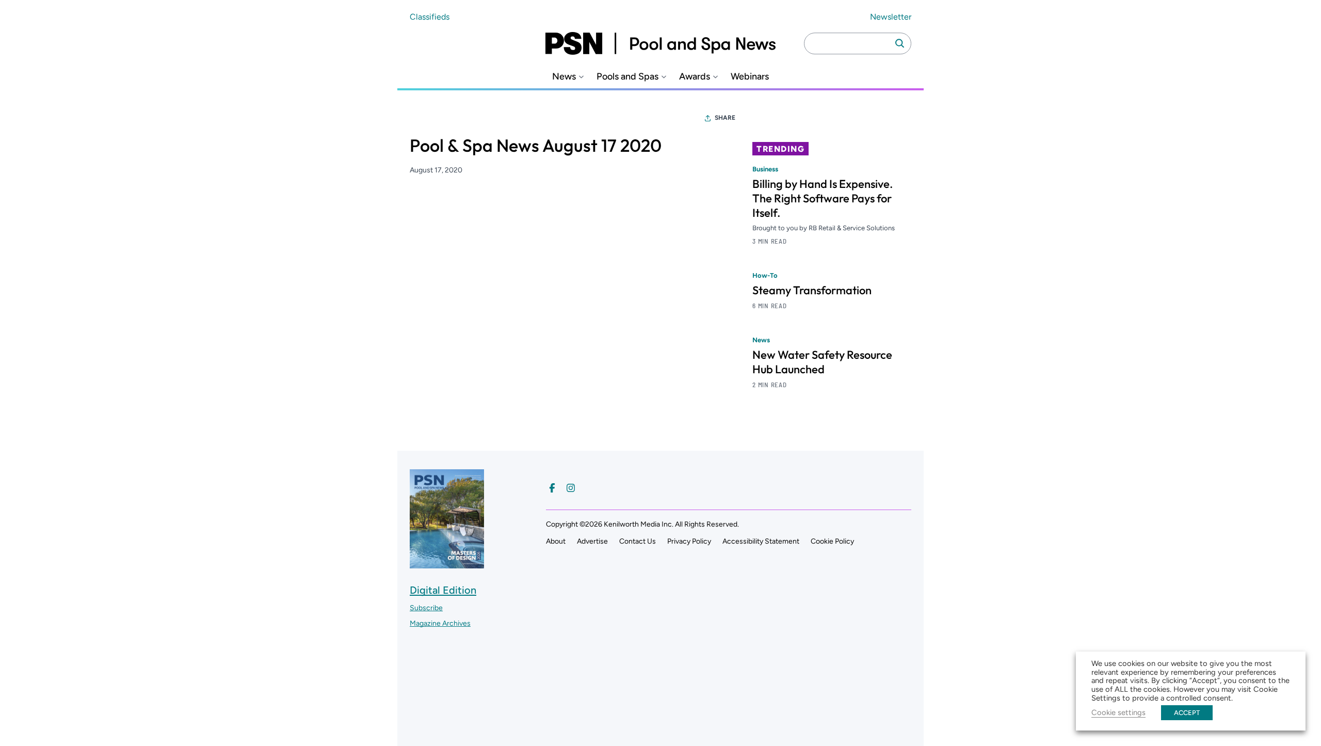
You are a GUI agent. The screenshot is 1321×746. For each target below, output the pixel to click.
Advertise (592, 541)
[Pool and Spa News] (660, 43)
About (556, 541)
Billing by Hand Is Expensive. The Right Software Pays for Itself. (822, 198)
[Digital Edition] (447, 563)
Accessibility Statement (760, 541)
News (564, 76)
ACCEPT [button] (1187, 713)
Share (725, 117)
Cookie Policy (832, 541)
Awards (694, 76)
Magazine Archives (440, 623)
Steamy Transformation (812, 290)
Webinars (750, 76)
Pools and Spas (627, 76)
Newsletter (890, 17)
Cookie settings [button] (1118, 712)
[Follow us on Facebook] (552, 488)
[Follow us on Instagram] (571, 488)
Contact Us (637, 541)
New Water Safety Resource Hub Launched (822, 361)
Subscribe (426, 608)
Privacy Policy (689, 541)
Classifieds (429, 17)
